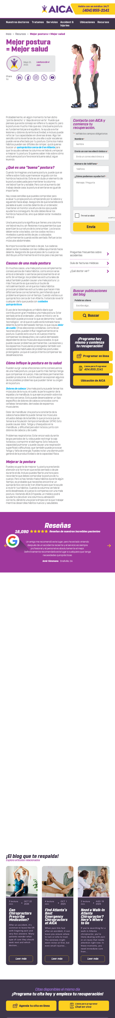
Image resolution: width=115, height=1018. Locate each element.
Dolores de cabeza (16, 388)
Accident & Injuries (67, 24)
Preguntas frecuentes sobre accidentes (86, 254)
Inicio (8, 34)
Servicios (52, 22)
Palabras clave (83, 300)
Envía (91, 227)
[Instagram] (36, 78)
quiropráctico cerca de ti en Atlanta (36, 147)
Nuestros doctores (17, 22)
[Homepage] (57, 9)
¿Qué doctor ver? (79, 271)
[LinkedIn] (19, 78)
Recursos (103, 22)
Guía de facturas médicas (84, 263)
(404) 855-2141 (93, 9)
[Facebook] (28, 78)
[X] (44, 78)
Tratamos (38, 22)
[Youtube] (52, 78)
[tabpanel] (22, 915)
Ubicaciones (87, 22)
